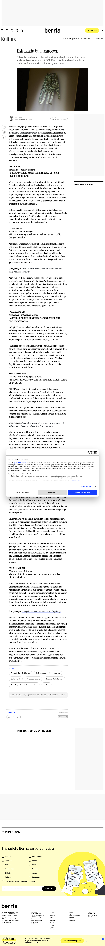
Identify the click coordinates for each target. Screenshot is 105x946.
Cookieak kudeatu (86, 486)
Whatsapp (52, 914)
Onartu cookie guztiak (82, 492)
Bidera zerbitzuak (93, 915)
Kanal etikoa (72, 920)
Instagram (52, 920)
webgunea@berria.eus (15, 918)
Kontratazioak (34, 922)
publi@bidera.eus (14, 920)
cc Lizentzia (72, 919)
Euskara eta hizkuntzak (54, 679)
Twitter (52, 917)
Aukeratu (51, 492)
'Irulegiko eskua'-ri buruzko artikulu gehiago (41, 611)
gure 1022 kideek (20, 463)
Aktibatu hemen (56, 695)
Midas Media (91, 917)
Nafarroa (57, 673)
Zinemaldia (98, 39)
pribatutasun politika (20, 881)
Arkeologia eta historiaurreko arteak (24, 685)
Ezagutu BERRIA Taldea (37, 915)
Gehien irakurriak (83, 184)
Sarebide (33, 923)
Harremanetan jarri (7, 922)
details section (77, 480)
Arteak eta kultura (33, 679)
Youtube (52, 922)
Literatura (67, 39)
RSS (51, 924)
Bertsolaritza (86, 39)
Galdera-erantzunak (36, 920)
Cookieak (71, 917)
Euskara (46, 685)
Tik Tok (52, 925)
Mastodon (52, 929)
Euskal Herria (15, 679)
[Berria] (9, 907)
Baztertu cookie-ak (22, 492)
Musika (76, 39)
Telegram (52, 915)
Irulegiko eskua (41, 673)
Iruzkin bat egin (15, 717)
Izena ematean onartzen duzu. (20, 881)
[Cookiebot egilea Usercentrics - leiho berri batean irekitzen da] (88, 452)
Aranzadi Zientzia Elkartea (20, 673)
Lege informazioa (74, 914)
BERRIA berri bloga (36, 917)
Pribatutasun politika (74, 915)
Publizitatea (34, 918)
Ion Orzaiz (18, 117)
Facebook (52, 919)
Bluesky (52, 927)
